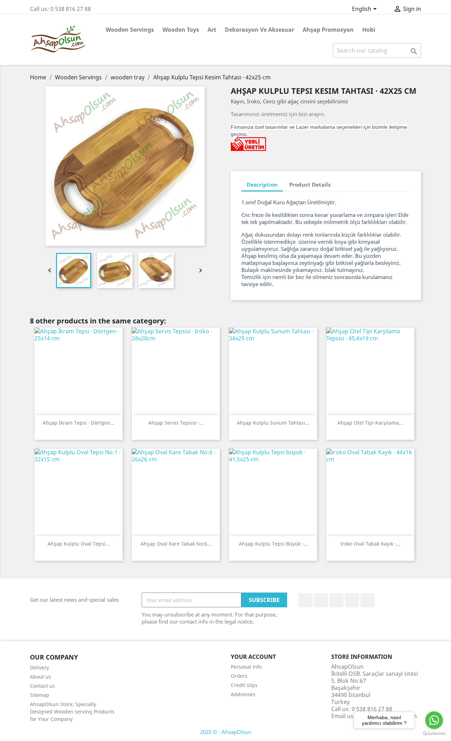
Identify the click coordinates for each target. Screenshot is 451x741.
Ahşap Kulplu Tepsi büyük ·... (273, 543)
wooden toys (180, 30)
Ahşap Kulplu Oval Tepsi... (79, 543)
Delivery (39, 667)
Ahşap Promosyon (328, 30)
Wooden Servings (130, 30)
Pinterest (352, 600)
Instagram (367, 600)
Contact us (42, 685)
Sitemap (39, 695)
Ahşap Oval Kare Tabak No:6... (176, 543)
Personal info (246, 666)
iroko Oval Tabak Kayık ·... (370, 543)
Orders (239, 676)
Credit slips (244, 685)
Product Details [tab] (309, 184)
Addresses (243, 694)
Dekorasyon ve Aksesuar (259, 30)
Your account (253, 657)
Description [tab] (262, 184)
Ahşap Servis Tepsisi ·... (176, 422)
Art (212, 30)
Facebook (305, 600)
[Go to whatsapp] (434, 720)
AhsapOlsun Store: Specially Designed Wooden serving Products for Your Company (72, 711)
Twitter (321, 600)
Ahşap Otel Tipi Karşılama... (370, 422)
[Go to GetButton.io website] (434, 733)
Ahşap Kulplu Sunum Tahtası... (273, 422)
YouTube (336, 600)
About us (40, 676)
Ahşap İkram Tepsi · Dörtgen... (79, 422)
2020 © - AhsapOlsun (225, 731)
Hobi (368, 30)
